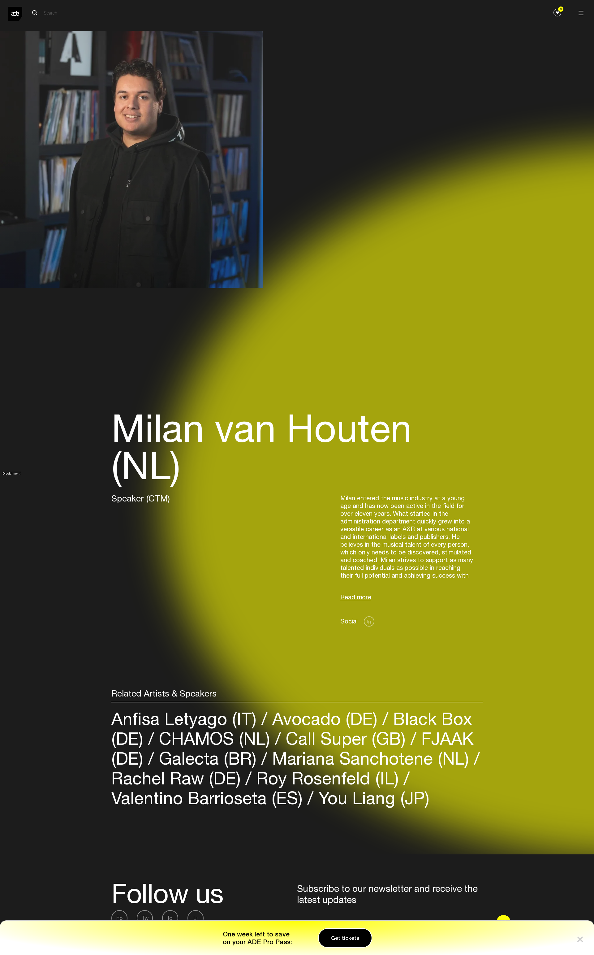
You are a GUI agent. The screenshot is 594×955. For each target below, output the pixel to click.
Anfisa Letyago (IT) (186, 719)
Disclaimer (10, 473)
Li (195, 918)
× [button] (580, 938)
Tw (144, 918)
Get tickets (345, 938)
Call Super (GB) (346, 738)
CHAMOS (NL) (214, 738)
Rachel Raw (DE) (178, 778)
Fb (119, 918)
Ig (369, 621)
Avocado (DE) (324, 719)
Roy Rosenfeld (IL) (328, 778)
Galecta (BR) (207, 758)
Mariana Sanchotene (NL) (370, 758)
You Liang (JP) (371, 798)
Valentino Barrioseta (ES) (209, 798)
